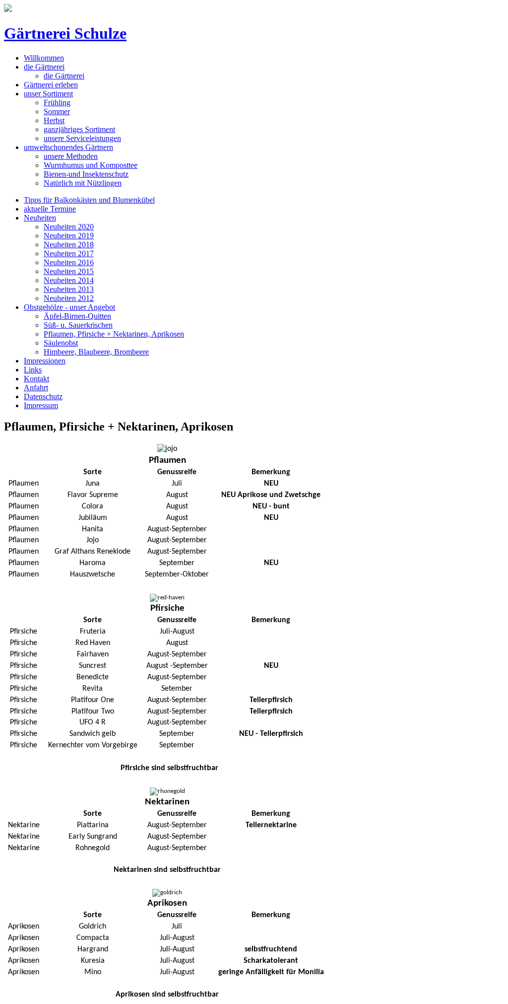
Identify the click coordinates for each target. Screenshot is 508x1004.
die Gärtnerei (44, 67)
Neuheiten (40, 218)
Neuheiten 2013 (69, 289)
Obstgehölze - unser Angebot (69, 307)
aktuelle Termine (50, 209)
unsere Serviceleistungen (82, 138)
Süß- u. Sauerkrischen (78, 325)
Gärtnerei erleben (51, 84)
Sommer (57, 111)
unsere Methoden (71, 156)
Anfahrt (36, 387)
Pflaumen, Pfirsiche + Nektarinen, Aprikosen (114, 334)
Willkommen (44, 58)
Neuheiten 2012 (69, 298)
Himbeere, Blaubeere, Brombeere (96, 352)
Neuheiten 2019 (69, 235)
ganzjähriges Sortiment (79, 129)
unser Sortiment (48, 93)
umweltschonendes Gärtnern (68, 147)
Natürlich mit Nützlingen (83, 183)
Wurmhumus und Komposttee (90, 165)
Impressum (41, 405)
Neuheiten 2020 (69, 226)
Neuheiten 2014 (69, 280)
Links (33, 369)
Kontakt (36, 378)
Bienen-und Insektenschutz (86, 174)
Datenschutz (43, 396)
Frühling (57, 102)
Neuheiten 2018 (69, 244)
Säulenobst (61, 343)
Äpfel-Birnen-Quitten (77, 316)
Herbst (54, 120)
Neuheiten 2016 (69, 262)
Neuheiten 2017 (69, 253)
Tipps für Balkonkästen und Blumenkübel (89, 200)
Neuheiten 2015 (69, 271)
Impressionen (44, 361)
